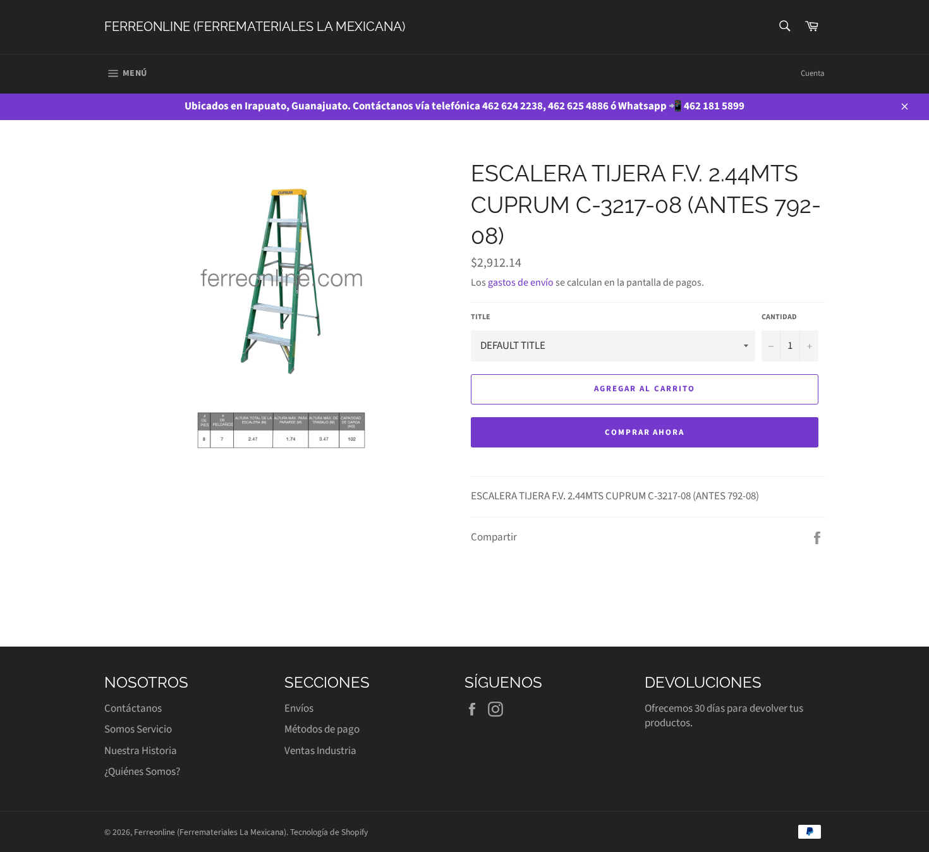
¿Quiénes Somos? (142, 771)
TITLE (480, 317)
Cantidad (779, 317)
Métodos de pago (322, 729)
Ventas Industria (320, 750)
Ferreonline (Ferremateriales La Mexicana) (254, 26)
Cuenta (813, 73)
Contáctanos (133, 708)
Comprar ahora (644, 432)
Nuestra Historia (140, 750)
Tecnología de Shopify (329, 832)
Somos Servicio (138, 729)
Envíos (298, 708)
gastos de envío (521, 282)
